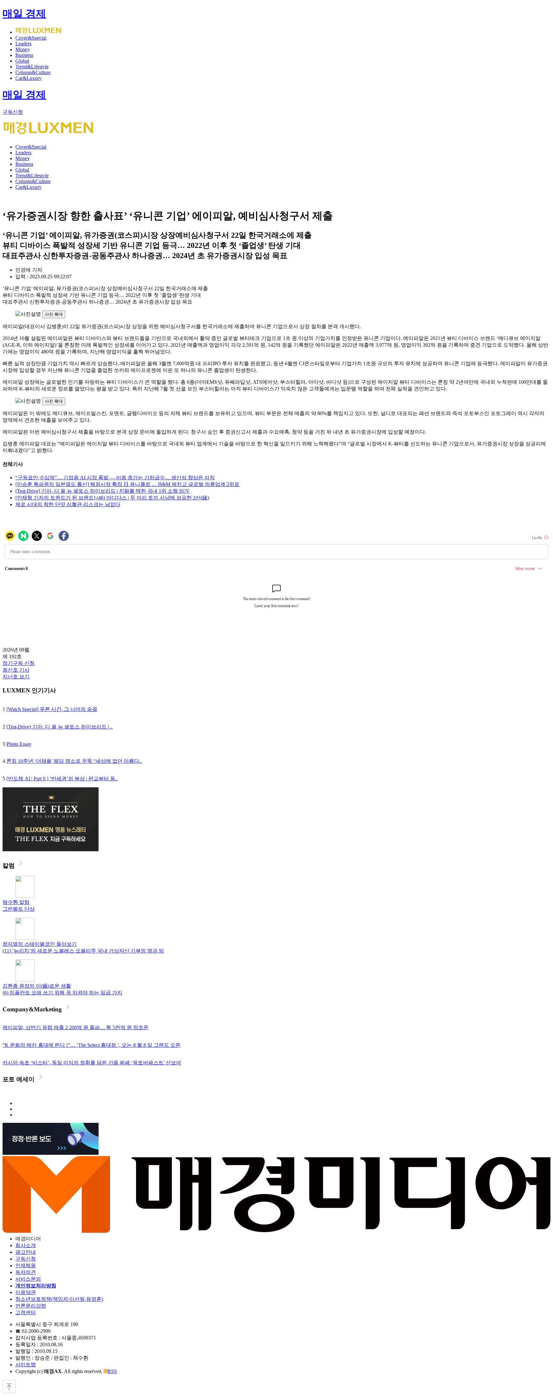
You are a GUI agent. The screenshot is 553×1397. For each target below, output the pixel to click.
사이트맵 (25, 1364)
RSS (112, 1371)
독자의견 (25, 1272)
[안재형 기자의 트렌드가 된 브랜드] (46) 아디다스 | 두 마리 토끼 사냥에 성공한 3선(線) (112, 497)
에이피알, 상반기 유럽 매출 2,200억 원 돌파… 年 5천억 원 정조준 (75, 1027)
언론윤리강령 (30, 1305)
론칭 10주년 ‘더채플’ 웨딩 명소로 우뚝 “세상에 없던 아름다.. (74, 761)
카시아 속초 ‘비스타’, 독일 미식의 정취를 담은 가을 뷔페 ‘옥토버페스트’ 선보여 (92, 1062)
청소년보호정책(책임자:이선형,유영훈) (59, 1299)
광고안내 (25, 1252)
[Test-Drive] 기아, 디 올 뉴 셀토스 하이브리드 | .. (59, 726)
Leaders (23, 43)
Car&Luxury (28, 78)
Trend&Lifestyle (32, 66)
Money (22, 49)
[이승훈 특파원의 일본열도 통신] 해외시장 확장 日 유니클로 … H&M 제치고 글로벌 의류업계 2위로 (127, 484)
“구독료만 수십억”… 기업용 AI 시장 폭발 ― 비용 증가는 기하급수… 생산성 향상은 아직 (115, 477)
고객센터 (25, 1312)
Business (24, 55)
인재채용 (25, 1265)
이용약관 (25, 1292)
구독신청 (13, 112)
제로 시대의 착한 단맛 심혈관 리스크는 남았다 (67, 504)
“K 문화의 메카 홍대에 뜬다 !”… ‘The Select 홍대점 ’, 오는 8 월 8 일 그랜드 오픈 (91, 1045)
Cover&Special (30, 38)
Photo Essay (18, 744)
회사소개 (25, 1245)
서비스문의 (28, 1279)
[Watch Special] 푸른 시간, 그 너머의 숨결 (51, 709)
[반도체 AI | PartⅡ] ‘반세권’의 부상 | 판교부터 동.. (62, 778)
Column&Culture (33, 72)
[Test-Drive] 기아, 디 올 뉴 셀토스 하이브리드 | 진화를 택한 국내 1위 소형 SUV (102, 491)
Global (22, 61)
